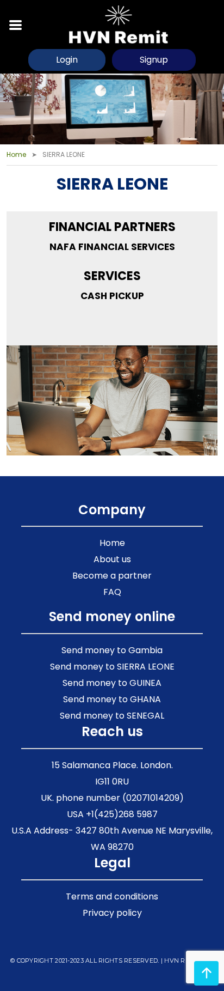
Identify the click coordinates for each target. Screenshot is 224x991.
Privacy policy (112, 913)
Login (67, 59)
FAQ (112, 592)
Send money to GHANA (112, 699)
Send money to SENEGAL (112, 715)
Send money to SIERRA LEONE (112, 666)
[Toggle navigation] (16, 24)
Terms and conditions (112, 896)
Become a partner (112, 575)
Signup (154, 59)
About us (112, 559)
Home (16, 154)
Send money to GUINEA (112, 683)
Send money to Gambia (112, 650)
